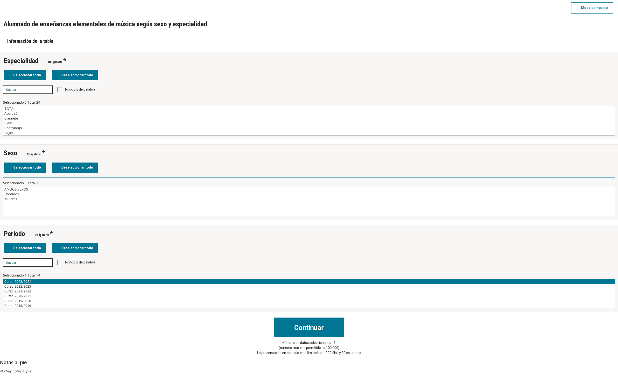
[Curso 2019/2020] (309, 300)
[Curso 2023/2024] (309, 281)
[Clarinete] (309, 118)
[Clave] (309, 123)
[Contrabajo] (309, 128)
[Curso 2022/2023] (309, 286)
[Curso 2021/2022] (309, 291)
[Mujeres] (309, 199)
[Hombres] (309, 194)
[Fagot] (309, 132)
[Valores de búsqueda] (47, 89)
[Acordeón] (309, 113)
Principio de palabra (80, 89)
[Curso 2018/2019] (309, 305)
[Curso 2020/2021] (309, 296)
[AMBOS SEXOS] (309, 189)
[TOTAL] (309, 108)
